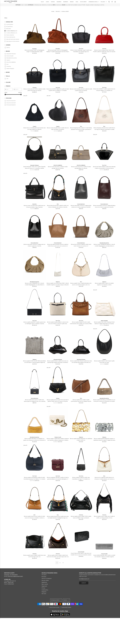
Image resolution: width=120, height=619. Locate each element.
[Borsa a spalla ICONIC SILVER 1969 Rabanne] (34, 343)
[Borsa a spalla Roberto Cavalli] (57, 421)
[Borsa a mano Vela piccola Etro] (57, 187)
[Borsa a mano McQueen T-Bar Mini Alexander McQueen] (34, 149)
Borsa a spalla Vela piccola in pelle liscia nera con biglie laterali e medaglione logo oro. (58, 517)
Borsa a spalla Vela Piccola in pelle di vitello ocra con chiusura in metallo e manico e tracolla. (34, 517)
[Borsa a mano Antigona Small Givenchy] (34, 71)
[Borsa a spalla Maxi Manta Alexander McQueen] (81, 343)
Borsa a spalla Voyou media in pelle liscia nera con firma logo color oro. (34, 556)
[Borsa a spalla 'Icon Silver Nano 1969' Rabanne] (57, 265)
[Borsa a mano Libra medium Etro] (81, 110)
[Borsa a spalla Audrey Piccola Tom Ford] (81, 304)
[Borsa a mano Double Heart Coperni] (57, 110)
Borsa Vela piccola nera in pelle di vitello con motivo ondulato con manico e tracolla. (58, 206)
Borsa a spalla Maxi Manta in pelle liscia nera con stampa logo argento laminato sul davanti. (81, 361)
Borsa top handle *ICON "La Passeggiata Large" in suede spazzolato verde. (34, 50)
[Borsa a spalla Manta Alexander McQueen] (57, 343)
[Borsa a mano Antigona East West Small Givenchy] (104, 32)
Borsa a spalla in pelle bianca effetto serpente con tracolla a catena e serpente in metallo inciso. (58, 439)
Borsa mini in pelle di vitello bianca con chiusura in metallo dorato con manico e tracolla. (104, 478)
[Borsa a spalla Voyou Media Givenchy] (81, 498)
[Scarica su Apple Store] (55, 614)
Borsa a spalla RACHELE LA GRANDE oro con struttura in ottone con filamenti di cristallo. (104, 400)
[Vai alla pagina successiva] (63, 562)
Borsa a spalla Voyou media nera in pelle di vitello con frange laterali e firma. (104, 517)
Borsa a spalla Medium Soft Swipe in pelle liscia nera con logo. (104, 361)
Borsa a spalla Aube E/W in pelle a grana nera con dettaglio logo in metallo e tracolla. (34, 322)
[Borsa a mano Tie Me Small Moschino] (34, 187)
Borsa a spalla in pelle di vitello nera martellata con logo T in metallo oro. (81, 478)
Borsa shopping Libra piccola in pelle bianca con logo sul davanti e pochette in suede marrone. (104, 128)
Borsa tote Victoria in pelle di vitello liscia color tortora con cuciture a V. (81, 245)
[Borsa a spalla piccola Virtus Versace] (57, 382)
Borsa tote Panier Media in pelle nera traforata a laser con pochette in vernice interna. (104, 167)
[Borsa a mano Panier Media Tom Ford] (104, 149)
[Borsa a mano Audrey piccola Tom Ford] (81, 71)
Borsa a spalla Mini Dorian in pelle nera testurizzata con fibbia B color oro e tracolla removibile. (34, 400)
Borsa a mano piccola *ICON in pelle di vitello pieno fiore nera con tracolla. (34, 89)
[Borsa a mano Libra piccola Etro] (104, 110)
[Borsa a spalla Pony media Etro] (81, 382)
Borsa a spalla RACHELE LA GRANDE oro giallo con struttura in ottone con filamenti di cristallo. (34, 439)
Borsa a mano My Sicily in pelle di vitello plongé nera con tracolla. (58, 167)
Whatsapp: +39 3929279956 (11, 574)
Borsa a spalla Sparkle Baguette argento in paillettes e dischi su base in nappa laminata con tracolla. (104, 439)
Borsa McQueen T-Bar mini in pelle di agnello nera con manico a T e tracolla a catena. (34, 167)
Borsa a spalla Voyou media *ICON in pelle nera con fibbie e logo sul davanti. (81, 517)
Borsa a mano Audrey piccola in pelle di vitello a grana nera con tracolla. (81, 89)
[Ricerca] (109, 1)
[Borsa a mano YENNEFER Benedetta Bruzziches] (104, 226)
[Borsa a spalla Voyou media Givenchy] (104, 498)
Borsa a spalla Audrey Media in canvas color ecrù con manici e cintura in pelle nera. (57, 322)
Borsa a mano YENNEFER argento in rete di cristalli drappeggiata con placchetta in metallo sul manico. (104, 245)
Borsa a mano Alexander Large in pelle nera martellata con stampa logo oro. (81, 50)
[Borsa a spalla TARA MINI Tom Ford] (57, 459)
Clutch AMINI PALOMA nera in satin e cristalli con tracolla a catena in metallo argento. (104, 556)
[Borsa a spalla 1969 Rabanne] (104, 265)
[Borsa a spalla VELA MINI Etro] (104, 459)
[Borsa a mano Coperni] (34, 110)
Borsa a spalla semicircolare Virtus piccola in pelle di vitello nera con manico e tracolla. (58, 400)
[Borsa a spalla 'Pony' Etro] (81, 265)
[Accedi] (112, 1)
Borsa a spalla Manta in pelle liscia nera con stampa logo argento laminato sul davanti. (57, 361)
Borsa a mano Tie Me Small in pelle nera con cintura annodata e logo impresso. (34, 206)
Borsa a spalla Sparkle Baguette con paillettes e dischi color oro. (81, 439)
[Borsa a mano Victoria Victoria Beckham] (81, 187)
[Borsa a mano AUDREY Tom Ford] (104, 71)
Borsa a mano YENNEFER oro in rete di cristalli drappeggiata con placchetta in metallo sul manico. (34, 284)
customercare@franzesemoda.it (15, 576)
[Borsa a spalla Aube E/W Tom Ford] (34, 304)
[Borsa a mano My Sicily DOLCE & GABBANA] (57, 149)
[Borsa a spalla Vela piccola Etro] (57, 498)
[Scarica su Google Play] (65, 614)
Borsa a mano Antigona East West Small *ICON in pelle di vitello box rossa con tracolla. (104, 50)
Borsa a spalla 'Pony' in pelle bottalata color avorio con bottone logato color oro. (81, 284)
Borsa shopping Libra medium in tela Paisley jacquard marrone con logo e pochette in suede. (81, 128)
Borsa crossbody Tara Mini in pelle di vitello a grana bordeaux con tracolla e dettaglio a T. (58, 478)
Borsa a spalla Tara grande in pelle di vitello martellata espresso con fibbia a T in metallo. (34, 478)
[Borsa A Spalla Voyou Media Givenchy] (34, 537)
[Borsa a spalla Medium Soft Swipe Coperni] (104, 343)
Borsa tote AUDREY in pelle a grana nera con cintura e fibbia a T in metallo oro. (104, 89)
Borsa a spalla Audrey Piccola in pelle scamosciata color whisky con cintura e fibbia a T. (81, 322)
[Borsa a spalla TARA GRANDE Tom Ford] (34, 459)
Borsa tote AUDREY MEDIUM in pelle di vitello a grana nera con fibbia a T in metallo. (58, 89)
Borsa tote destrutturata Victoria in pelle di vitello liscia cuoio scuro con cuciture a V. (57, 245)
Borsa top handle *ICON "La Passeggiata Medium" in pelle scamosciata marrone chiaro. (57, 50)
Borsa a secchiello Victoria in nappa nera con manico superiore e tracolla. (34, 245)
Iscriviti (84, 583)
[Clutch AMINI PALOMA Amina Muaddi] (104, 537)
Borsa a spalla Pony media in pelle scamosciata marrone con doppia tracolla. (81, 400)
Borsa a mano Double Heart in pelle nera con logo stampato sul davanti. (58, 128)
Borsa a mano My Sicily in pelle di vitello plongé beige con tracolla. (81, 167)
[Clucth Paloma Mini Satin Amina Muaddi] (81, 536)
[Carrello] (115, 1)
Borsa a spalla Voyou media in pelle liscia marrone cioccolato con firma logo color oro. (58, 556)
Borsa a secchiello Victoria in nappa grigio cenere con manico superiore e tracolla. (81, 206)
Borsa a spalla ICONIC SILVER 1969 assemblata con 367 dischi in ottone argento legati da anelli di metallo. (34, 361)
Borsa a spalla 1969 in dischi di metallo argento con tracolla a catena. (104, 284)
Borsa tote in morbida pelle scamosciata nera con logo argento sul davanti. (34, 128)
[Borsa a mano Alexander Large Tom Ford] (81, 32)
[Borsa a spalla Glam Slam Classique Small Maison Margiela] (104, 304)
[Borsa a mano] (34, 32)
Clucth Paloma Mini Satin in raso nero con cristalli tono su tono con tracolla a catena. (81, 554)
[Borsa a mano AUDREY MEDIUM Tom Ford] (57, 71)
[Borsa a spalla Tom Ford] (81, 459)
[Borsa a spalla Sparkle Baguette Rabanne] (81, 421)
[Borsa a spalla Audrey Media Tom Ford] (57, 304)
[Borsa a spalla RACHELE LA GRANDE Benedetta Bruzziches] (104, 382)
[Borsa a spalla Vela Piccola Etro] (34, 498)
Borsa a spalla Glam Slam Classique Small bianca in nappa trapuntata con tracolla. (104, 322)
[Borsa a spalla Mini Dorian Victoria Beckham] (34, 382)
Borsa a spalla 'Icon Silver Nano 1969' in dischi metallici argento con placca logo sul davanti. (58, 284)
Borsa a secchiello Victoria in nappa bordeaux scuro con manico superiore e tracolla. (104, 206)
